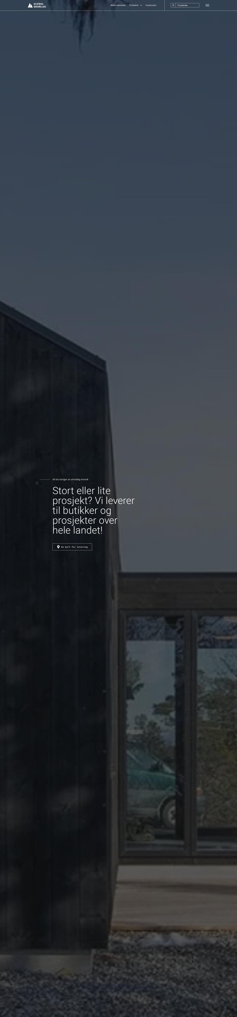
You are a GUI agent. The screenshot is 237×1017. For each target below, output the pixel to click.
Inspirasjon (151, 5)
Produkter (134, 5)
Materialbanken (118, 5)
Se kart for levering (74, 547)
